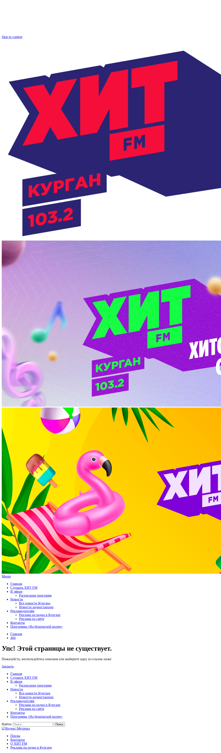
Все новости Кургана (34, 603)
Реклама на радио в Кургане (39, 615)
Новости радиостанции (36, 607)
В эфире (16, 591)
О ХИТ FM (18, 743)
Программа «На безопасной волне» (36, 626)
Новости (16, 599)
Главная (16, 584)
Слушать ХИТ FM (23, 587)
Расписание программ (35, 595)
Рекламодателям (22, 611)
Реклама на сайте (31, 619)
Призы (15, 736)
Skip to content (12, 37)
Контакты (17, 623)
